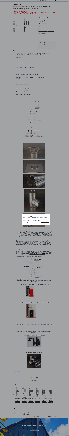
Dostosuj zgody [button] (37, 222)
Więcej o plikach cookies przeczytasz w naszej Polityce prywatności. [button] (31, 220)
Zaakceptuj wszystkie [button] (45, 222)
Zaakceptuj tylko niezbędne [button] (29, 222)
